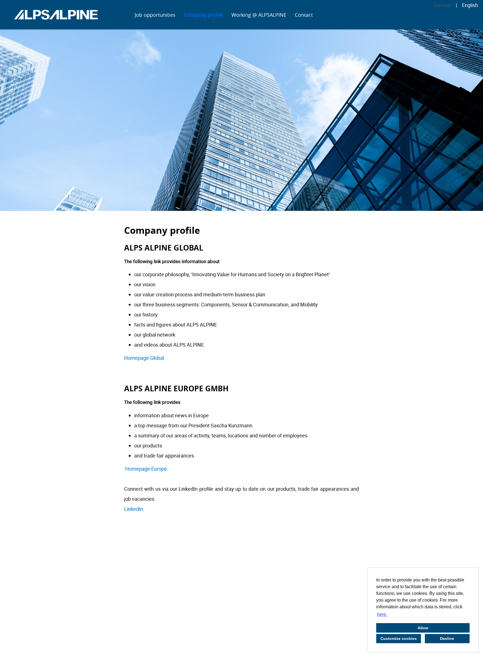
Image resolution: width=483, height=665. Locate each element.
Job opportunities (155, 14)
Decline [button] (447, 638)
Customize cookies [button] (398, 638)
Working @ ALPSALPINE (259, 14)
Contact (304, 14)
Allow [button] (423, 628)
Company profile (203, 14)
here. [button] (382, 614)
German (442, 5)
